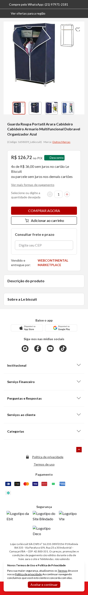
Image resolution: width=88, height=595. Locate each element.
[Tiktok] (63, 348)
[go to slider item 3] (67, 108)
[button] (24, 13)
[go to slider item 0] (19, 108)
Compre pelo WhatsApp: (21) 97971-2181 (38, 4)
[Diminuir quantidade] (50, 194)
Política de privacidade (47, 457)
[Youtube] (50, 348)
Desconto (57, 158)
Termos (62, 570)
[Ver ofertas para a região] (82, 13)
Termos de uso (44, 464)
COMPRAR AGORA (44, 210)
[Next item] (80, 108)
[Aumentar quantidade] (67, 194)
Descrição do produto (25, 281)
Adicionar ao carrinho (47, 220)
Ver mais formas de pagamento (32, 185)
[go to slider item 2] (51, 108)
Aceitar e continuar (44, 584)
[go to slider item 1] (35, 108)
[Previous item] (8, 108)
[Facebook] (37, 348)
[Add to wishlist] (77, 28)
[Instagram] (25, 348)
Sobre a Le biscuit (22, 299)
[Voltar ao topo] (79, 449)
